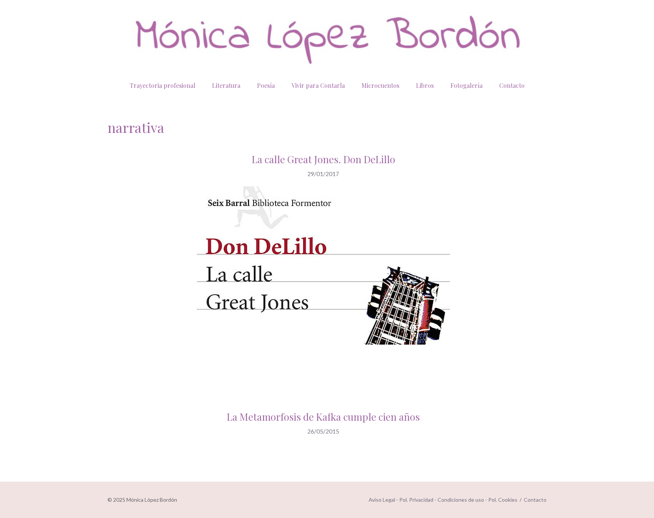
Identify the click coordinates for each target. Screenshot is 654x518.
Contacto (512, 85)
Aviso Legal (382, 499)
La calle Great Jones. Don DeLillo (323, 159)
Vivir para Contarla (318, 85)
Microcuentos (380, 85)
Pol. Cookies (502, 499)
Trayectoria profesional (162, 85)
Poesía (266, 85)
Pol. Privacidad (416, 499)
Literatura (226, 85)
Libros (425, 85)
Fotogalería (466, 85)
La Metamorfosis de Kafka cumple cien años (323, 416)
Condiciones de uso (461, 499)
